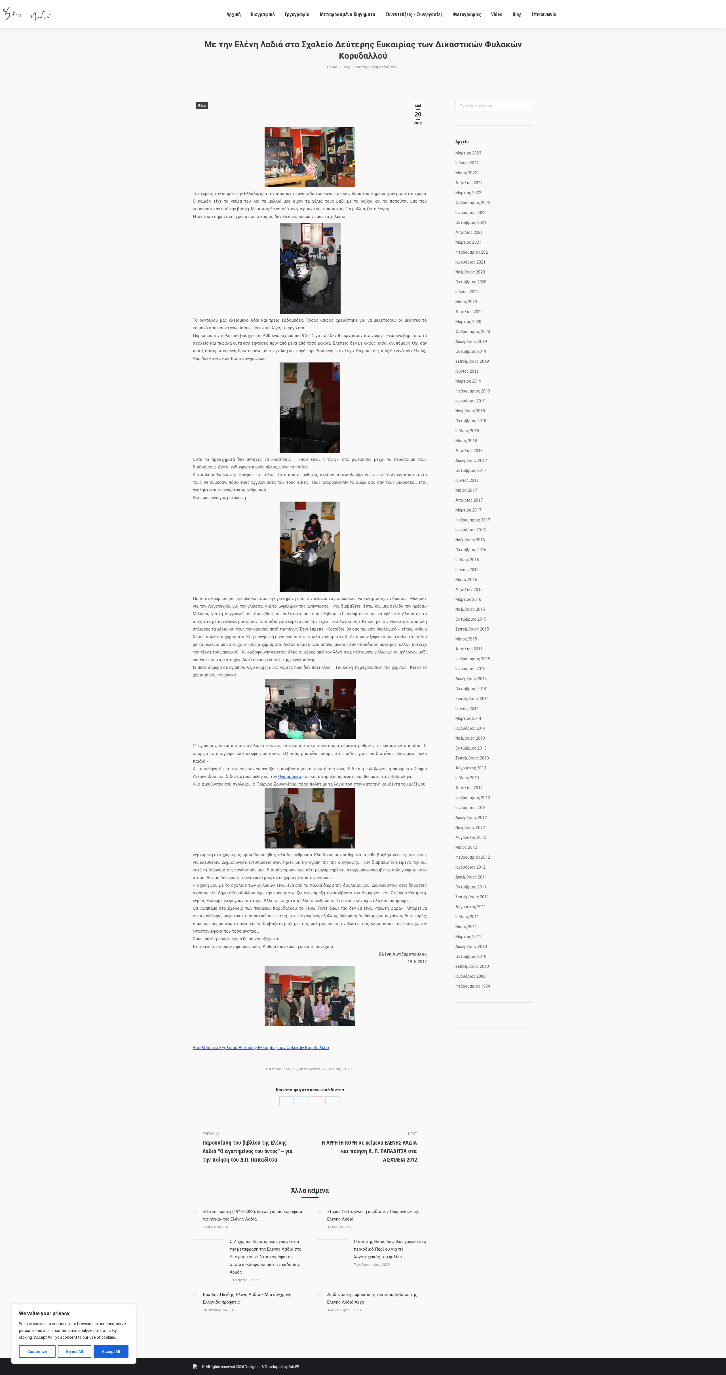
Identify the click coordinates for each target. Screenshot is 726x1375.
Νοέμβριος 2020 (470, 272)
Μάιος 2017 (466, 490)
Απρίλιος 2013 (469, 788)
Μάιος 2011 (466, 926)
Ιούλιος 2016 (467, 559)
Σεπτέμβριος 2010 (472, 966)
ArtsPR (293, 1367)
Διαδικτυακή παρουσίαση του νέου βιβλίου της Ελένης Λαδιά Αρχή (372, 1298)
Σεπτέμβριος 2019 (472, 361)
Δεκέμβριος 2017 (471, 460)
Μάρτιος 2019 (468, 381)
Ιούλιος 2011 (467, 916)
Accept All (111, 1351)
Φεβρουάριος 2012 (472, 857)
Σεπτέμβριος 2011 (472, 897)
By (307, 1069)
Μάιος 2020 (466, 302)
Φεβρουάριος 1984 (472, 986)
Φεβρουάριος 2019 (472, 391)
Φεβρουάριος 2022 (472, 202)
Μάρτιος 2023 (468, 153)
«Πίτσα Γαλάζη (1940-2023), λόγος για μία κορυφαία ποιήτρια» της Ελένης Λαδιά (252, 1215)
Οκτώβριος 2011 (470, 887)
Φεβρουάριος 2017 (472, 520)
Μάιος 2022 (466, 173)
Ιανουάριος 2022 (470, 212)
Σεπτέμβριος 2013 (472, 758)
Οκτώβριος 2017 (470, 470)
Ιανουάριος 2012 (470, 867)
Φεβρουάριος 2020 (472, 331)
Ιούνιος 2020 (467, 292)
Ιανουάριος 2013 (470, 807)
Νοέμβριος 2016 (470, 540)
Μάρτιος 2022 (468, 192)
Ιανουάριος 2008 (470, 976)
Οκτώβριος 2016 (470, 550)
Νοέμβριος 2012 (470, 827)
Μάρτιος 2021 (468, 242)
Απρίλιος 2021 (469, 232)
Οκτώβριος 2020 (470, 282)
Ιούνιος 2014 (467, 708)
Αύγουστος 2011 (470, 907)
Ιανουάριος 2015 (470, 669)
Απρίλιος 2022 (469, 183)
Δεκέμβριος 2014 (471, 678)
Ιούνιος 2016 (467, 569)
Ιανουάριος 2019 (470, 401)
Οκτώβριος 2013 (470, 748)
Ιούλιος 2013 (467, 778)
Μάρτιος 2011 (468, 936)
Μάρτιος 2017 (468, 510)
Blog (346, 67)
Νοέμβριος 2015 (470, 609)
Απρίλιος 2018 (469, 450)
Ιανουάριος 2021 (470, 262)
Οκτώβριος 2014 (470, 688)
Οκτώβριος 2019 (470, 351)
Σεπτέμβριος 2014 (472, 698)
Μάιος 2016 (466, 579)
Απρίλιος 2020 (469, 311)
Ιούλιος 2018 (467, 430)
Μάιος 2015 (466, 639)
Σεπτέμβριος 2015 (472, 629)
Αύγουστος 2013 (470, 768)
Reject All (74, 1351)
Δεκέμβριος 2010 (471, 946)
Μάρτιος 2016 (468, 599)
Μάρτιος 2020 (468, 321)
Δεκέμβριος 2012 (471, 817)
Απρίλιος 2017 (469, 500)
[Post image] (195, 1211)
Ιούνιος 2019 (467, 371)
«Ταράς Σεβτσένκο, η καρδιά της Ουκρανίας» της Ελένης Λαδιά (373, 1215)
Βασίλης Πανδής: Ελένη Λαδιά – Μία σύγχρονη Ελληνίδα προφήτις (247, 1298)
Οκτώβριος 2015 (470, 619)
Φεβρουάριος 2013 (472, 797)
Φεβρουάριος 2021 (472, 252)
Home (332, 67)
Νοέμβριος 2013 (470, 738)
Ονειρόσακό (289, 776)
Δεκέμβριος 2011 (471, 877)
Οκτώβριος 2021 (470, 222)
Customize (37, 1351)
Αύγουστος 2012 (470, 837)
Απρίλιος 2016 (469, 589)
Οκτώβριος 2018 (470, 421)
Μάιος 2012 (466, 847)
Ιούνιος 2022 (467, 163)
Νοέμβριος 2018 (470, 411)
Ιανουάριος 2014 (470, 728)
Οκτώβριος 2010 (470, 956)
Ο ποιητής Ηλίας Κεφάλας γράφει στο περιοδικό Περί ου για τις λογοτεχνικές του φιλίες (390, 1249)
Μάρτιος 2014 (468, 718)
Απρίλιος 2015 (469, 649)
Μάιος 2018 (466, 440)
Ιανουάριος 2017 (470, 530)
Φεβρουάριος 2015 (472, 659)
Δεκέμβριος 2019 (471, 341)
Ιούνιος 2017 (467, 480)
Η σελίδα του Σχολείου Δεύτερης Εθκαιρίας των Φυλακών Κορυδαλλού (261, 1047)
